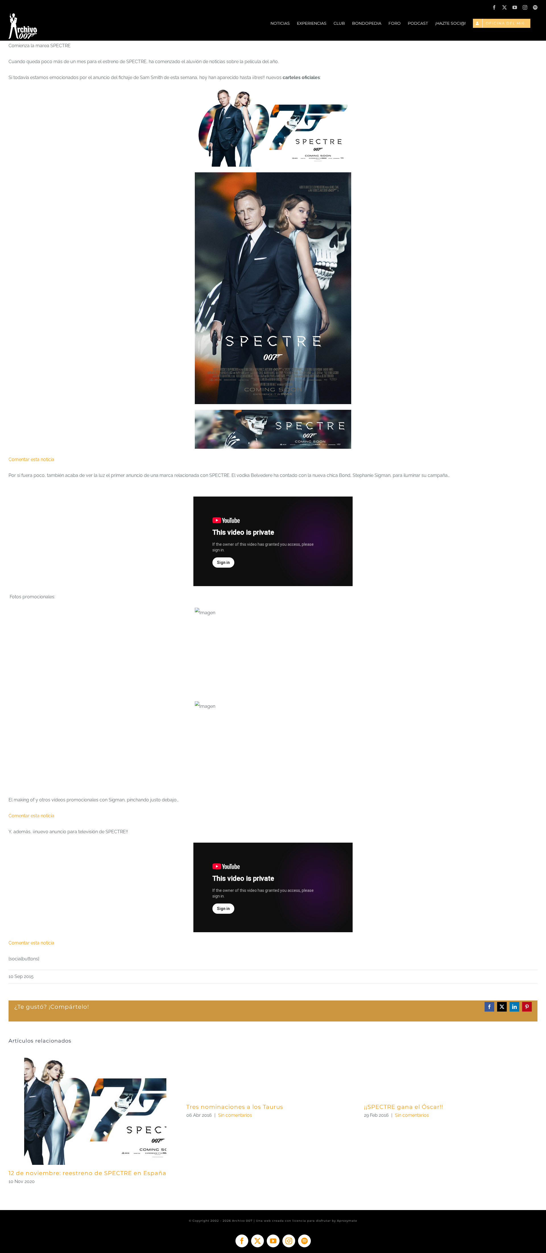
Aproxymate (347, 1221)
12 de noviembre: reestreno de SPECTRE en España (87, 1173)
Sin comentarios (235, 1115)
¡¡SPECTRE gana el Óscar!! (403, 1106)
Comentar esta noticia (31, 459)
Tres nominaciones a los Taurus (234, 1106)
